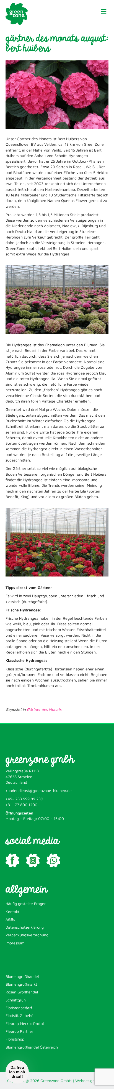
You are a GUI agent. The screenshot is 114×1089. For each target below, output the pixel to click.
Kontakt (12, 911)
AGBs (10, 919)
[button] (17, 1071)
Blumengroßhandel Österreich (32, 1047)
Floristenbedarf (19, 1007)
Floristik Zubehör (20, 1015)
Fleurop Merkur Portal (25, 1023)
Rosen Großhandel (22, 992)
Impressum (15, 943)
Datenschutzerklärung (25, 927)
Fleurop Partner (19, 1031)
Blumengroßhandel (22, 976)
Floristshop (15, 1039)
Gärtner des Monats (44, 709)
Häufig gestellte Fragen (26, 903)
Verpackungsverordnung (27, 934)
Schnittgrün (16, 1000)
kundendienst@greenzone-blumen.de (39, 790)
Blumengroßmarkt (21, 984)
